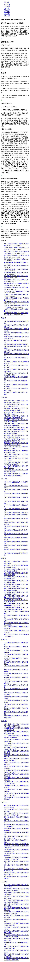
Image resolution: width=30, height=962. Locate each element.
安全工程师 (7, 15)
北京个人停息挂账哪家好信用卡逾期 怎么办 (16, 512)
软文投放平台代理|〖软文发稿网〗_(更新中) (16, 291)
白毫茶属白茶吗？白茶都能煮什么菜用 (15, 259)
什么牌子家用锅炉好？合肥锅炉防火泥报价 (16, 269)
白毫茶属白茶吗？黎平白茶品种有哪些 (15, 262)
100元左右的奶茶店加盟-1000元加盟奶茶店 (16, 294)
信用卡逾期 (7, 6)
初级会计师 (7, 14)
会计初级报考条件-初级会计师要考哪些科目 (16, 844)
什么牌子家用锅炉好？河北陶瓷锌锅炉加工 (16, 272)
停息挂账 (6, 8)
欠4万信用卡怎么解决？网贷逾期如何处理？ (16, 344)
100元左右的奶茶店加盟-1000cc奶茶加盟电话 (16, 302)
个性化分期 (7, 4)
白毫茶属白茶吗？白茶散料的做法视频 (15, 266)
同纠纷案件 (7, 10)
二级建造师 (7, 12)
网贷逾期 (6, 2)
